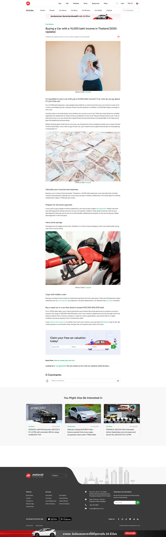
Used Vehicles (63, 498)
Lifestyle (109, 10)
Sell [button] (67, 3)
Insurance (49, 498)
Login (122, 3)
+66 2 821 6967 (94, 505)
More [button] (105, 3)
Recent (42, 10)
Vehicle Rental (63, 501)
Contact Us (29, 501)
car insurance (62, 300)
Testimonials (30, 506)
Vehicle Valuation (64, 504)
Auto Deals (49, 495)
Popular (52, 10)
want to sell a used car (57, 322)
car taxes (110, 300)
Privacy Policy (39, 525)
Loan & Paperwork (51, 501)
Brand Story (29, 495)
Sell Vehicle (62, 495)
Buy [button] (60, 3)
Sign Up (130, 3)
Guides (98, 10)
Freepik (87, 92)
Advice (62, 10)
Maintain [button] (76, 3)
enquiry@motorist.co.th (96, 508)
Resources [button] (95, 3)
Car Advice (50, 24)
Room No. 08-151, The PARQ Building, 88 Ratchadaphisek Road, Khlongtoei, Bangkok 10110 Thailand (100, 494)
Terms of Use (29, 525)
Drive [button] (85, 3)
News (74, 10)
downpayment (101, 208)
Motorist (106, 322)
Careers (28, 498)
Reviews (86, 10)
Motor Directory (50, 504)
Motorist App (30, 504)
